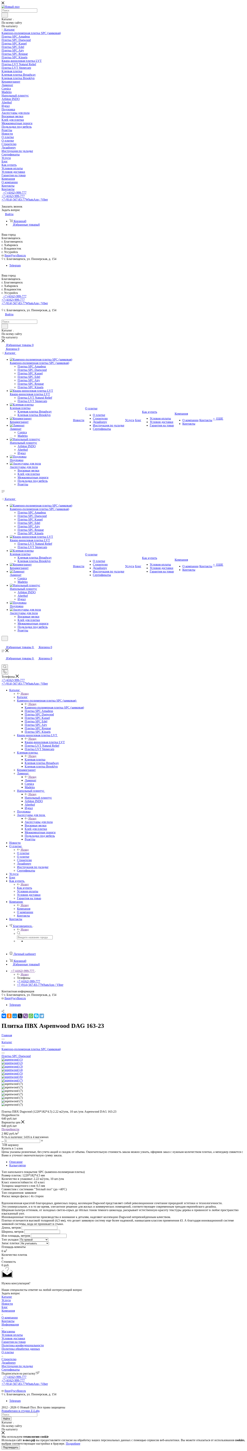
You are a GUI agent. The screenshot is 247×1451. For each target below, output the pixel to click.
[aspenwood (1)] (12, 1059)
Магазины (8, 1331)
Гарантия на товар (14, 1341)
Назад (25, 693)
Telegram (15, 265)
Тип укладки (10, 1239)
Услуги (6, 1300)
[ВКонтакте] (4, 1016)
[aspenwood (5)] (12, 1073)
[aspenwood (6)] (12, 1077)
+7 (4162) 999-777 (14, 192)
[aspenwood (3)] (12, 1066)
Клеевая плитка (35, 759)
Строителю (9, 1359)
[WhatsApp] (31, 1016)
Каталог (22, 697)
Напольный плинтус (38, 797)
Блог (5, 1307)
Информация (10, 1324)
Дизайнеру (9, 1362)
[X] (20, 1016)
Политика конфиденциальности (23, 1345)
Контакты (8, 1321)
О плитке (23, 853)
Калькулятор (17, 1165)
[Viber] (25, 1016)
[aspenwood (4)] (12, 1070)
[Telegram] (41, 1016)
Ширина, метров (13, 1231)
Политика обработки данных (21, 1348)
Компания (23, 908)
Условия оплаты (12, 1335)
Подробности (10, 1129)
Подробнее (73, 1443)
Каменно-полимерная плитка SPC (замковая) (54, 707)
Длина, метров (11, 1227)
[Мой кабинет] (3, 643)
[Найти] (5, 15)
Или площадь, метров (16, 1235)
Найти (6, 1418)
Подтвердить (10, 1447)
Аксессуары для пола (39, 822)
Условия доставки (13, 1338)
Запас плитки (10, 1243)
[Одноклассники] (9, 1016)
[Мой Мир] (14, 1016)
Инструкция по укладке (17, 1366)
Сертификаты (11, 1369)
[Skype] (36, 1016)
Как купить (24, 887)
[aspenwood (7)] (12, 1080)
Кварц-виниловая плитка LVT (45, 742)
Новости (7, 1303)
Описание (16, 1161)
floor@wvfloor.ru (15, 255)
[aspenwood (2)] (12, 1063)
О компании (10, 1317)
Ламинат (30, 780)
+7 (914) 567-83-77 (25, 199)
